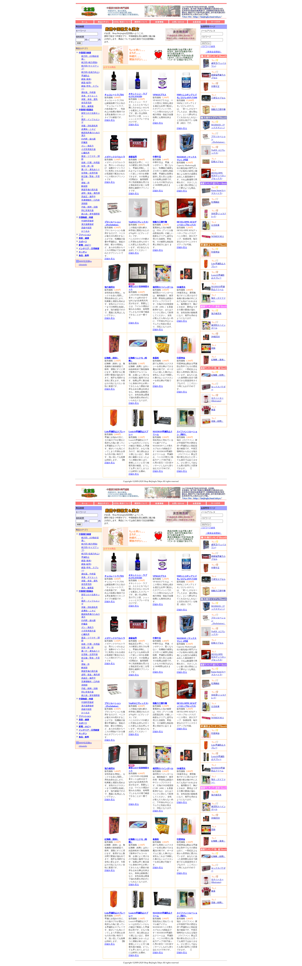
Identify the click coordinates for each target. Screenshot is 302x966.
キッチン (83, 252)
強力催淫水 (110, 287)
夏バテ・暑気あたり (90, 169)
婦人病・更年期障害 (90, 214)
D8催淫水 (181, 287)
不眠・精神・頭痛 (89, 207)
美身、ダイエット (89, 96)
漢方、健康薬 (87, 106)
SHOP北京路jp (85, 261)
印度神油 (181, 358)
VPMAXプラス (159, 94)
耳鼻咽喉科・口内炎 (90, 200)
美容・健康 (84, 238)
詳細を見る (110, 120)
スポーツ (83, 241)
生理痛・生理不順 (89, 173)
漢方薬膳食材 (87, 224)
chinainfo (83, 264)
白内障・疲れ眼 (88, 139)
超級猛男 (133, 157)
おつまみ (85, 231)
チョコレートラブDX (114, 94)
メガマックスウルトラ (115, 157)
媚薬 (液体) (86, 79)
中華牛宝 (157, 157)
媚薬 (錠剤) (86, 82)
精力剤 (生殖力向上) (90, 72)
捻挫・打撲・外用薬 (90, 162)
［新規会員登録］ (213, 52)
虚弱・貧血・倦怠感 (90, 193)
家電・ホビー (85, 245)
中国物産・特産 (86, 217)
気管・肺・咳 (87, 166)
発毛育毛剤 (86, 103)
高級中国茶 (86, 228)
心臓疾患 (85, 153)
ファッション (85, 234)
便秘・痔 (85, 182)
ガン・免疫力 (87, 146)
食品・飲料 (84, 255)
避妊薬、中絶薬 (88, 92)
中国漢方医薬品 (86, 109)
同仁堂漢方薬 (87, 210)
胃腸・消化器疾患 (89, 126)
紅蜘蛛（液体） (112, 358)
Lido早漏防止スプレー (115, 431)
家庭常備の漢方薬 (89, 189)
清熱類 (84, 203)
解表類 (84, 186)
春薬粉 (156, 358)
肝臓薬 (84, 142)
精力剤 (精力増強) (89, 62)
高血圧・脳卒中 (88, 196)
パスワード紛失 (208, 46)
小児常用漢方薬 (88, 149)
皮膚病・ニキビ (88, 129)
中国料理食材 (87, 221)
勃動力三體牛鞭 (160, 222)
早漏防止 (85, 75)
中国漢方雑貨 (85, 52)
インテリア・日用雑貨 (89, 248)
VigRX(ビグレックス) (138, 222)
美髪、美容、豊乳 (89, 99)
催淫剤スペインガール (163, 287)
